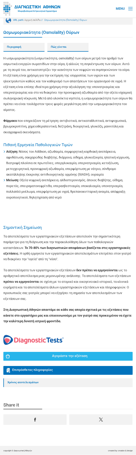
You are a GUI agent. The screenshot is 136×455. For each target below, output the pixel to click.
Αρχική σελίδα (32, 20)
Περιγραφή (14, 47)
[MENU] (130, 5)
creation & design (125, 451)
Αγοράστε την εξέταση (69, 356)
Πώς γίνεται (58, 47)
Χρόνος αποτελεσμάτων (23, 382)
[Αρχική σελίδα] (31, 9)
